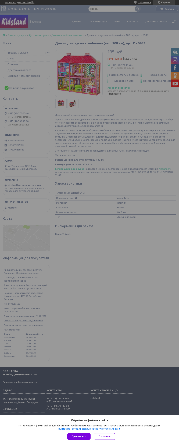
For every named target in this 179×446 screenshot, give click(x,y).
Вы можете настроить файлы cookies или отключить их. (88, 428)
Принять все (79, 436)
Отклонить (105, 436)
